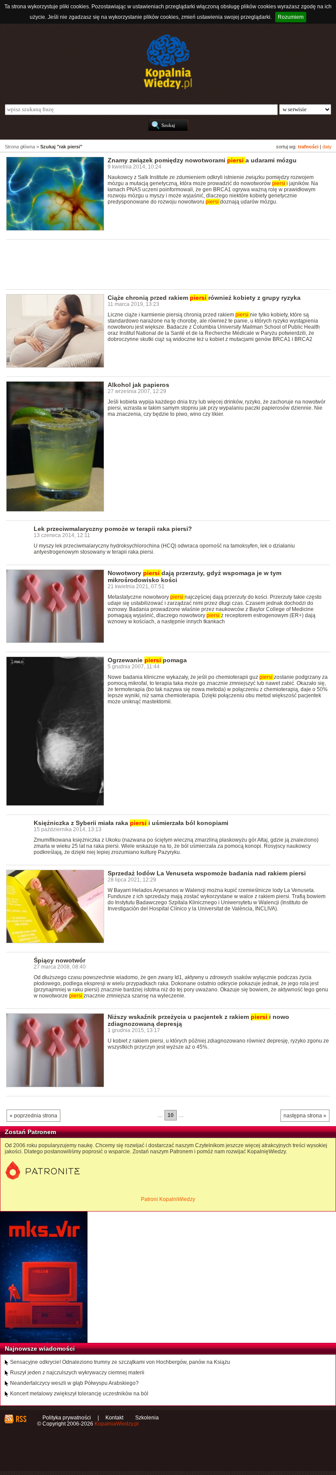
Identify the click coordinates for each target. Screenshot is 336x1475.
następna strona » (305, 1116)
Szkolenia (147, 1418)
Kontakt (114, 1418)
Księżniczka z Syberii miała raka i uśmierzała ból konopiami (131, 822)
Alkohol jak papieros (138, 384)
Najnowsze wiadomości (40, 1348)
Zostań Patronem (30, 1131)
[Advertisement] (165, 264)
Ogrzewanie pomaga (147, 660)
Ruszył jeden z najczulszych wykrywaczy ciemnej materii (77, 1373)
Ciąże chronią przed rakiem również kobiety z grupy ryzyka (204, 297)
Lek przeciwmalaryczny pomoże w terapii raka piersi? (113, 528)
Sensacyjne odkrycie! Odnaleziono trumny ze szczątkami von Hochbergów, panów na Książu (120, 1362)
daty (327, 146)
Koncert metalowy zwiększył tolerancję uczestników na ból (79, 1394)
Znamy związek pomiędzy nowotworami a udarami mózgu (202, 160)
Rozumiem (291, 17)
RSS (20, 1419)
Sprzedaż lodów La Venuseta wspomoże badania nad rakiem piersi (207, 873)
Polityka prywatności (66, 1418)
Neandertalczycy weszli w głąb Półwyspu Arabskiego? (74, 1383)
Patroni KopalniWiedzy (168, 1199)
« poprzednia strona (33, 1116)
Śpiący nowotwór (59, 960)
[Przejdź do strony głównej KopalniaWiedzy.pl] (168, 61)
